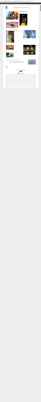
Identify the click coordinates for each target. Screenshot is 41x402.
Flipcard (4, 3)
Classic (1, 3)
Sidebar (12, 3)
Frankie (24, 69)
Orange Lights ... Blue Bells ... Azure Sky (21, 7)
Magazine (6, 3)
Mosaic (9, 3)
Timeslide (17, 3)
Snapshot (14, 3)
